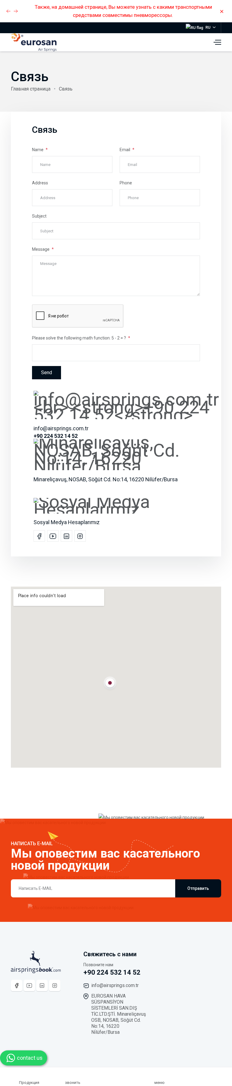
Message (41, 249)
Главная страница (30, 89)
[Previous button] (15, 11)
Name (38, 149)
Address (40, 182)
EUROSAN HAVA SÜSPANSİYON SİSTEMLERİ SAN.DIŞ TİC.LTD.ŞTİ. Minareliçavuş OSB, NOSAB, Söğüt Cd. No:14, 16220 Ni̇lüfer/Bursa (118, 1014)
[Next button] (8, 11)
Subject (39, 216)
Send (46, 372)
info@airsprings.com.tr (115, 985)
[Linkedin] (42, 985)
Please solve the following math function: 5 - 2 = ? (79, 338)
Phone (126, 182)
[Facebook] (16, 985)
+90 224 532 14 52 (111, 972)
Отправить (198, 888)
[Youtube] (29, 985)
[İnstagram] (54, 985)
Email (125, 149)
